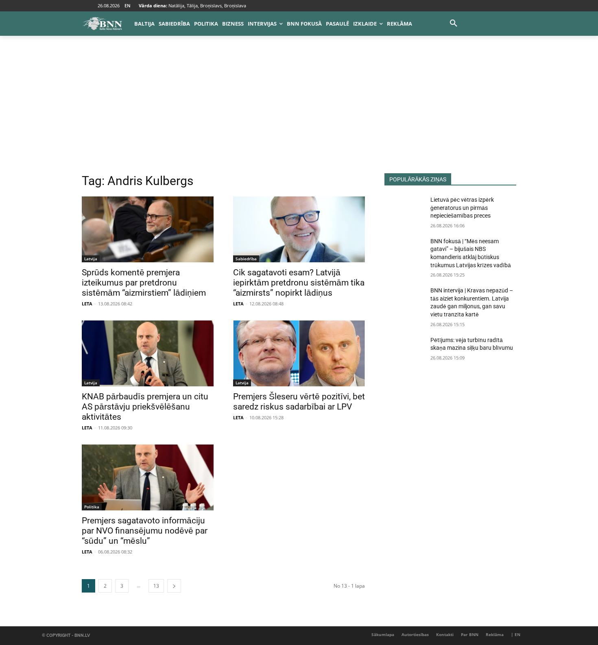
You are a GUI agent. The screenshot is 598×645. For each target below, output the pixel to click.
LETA (87, 304)
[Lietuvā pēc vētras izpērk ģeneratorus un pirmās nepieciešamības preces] (404, 210)
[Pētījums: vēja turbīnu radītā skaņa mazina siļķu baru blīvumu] (404, 350)
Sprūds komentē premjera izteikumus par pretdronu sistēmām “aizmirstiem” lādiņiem (144, 283)
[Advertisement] (299, 112)
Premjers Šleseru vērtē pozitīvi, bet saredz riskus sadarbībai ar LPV (299, 402)
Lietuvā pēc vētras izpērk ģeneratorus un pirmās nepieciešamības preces (462, 207)
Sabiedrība (246, 258)
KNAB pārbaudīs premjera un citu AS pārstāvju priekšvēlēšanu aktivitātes (145, 407)
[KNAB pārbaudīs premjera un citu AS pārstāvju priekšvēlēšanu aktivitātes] (148, 353)
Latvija (90, 258)
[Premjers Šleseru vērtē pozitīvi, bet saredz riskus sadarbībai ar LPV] (299, 353)
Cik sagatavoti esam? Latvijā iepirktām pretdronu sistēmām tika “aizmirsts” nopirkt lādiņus (298, 283)
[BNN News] (102, 24)
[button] (453, 23)
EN (127, 5)
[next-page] (174, 586)
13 (156, 585)
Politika (91, 507)
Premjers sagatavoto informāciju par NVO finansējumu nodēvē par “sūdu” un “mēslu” (144, 531)
